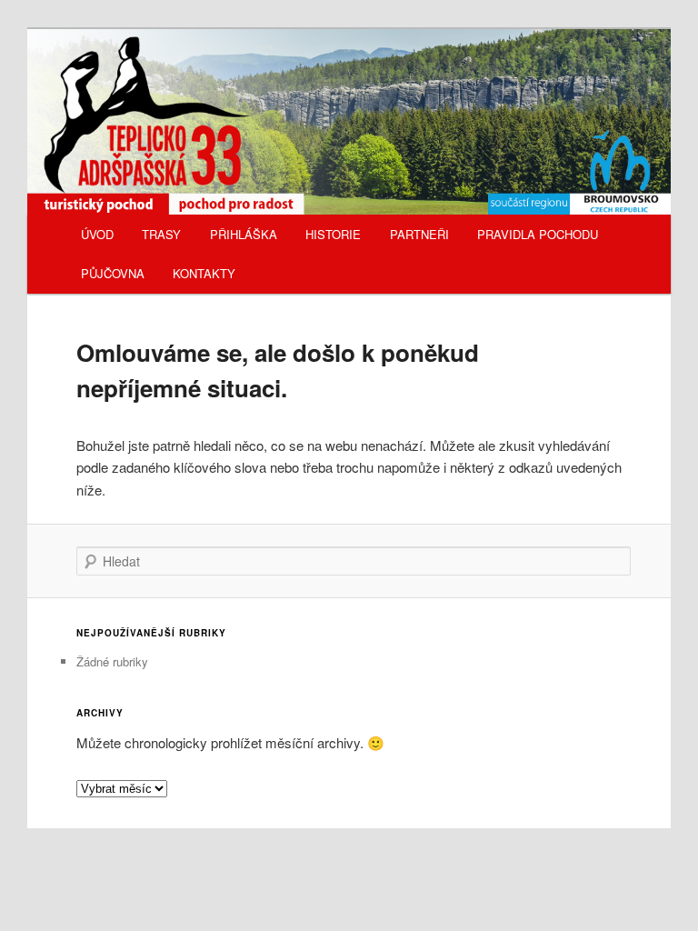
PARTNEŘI (419, 234)
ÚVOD (97, 234)
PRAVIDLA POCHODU (537, 234)
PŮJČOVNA (113, 273)
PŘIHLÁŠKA (243, 234)
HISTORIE (333, 234)
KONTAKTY (204, 273)
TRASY (161, 234)
